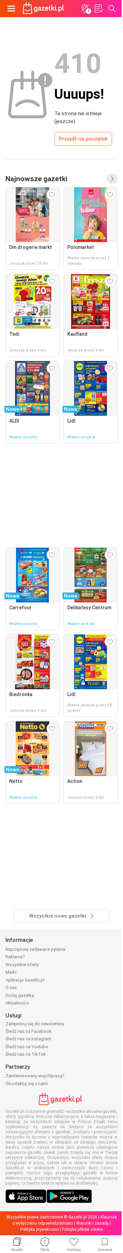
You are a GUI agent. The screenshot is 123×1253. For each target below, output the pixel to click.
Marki (10, 972)
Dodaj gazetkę (19, 995)
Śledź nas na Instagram (28, 1038)
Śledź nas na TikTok (25, 1054)
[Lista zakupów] (98, 8)
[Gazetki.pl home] (44, 8)
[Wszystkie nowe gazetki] (112, 178)
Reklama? (15, 956)
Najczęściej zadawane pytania (35, 949)
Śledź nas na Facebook (28, 1031)
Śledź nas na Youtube (26, 1046)
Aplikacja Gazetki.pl (24, 980)
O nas (11, 987)
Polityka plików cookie (82, 1229)
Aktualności (17, 1002)
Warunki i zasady (92, 1223)
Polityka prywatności (39, 1229)
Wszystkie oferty (22, 964)
